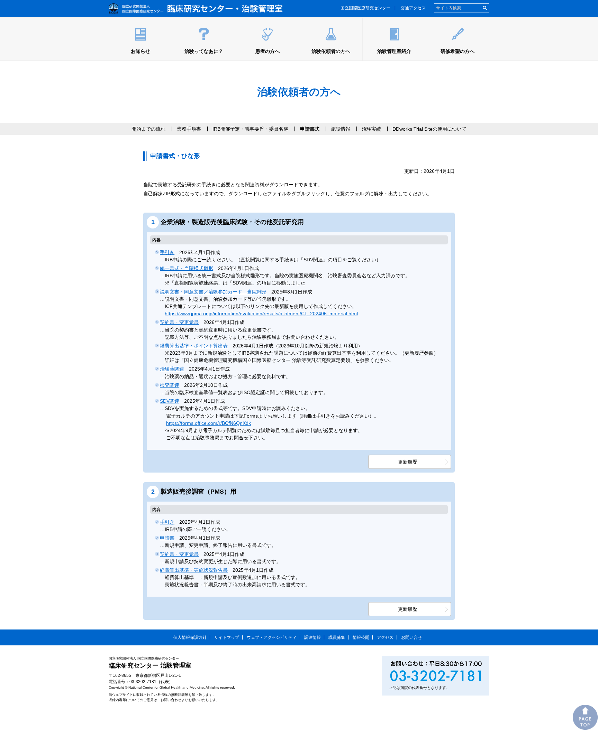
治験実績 (371, 129)
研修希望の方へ (457, 51)
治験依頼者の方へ (330, 51)
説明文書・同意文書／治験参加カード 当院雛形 (213, 292)
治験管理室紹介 (394, 51)
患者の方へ (267, 51)
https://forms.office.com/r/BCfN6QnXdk (208, 423)
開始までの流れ (148, 129)
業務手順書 (189, 129)
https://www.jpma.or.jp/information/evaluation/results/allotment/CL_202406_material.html (261, 313)
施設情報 (340, 129)
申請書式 (309, 129)
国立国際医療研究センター (365, 8)
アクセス (385, 637)
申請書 (167, 538)
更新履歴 (407, 462)
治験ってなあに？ (203, 51)
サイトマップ (226, 637)
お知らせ (140, 51)
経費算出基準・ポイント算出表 (194, 345)
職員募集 (336, 637)
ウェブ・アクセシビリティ (272, 637)
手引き (167, 252)
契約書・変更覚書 (179, 322)
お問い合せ (411, 637)
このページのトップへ (585, 717)
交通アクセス (413, 8)
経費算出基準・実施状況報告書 (194, 570)
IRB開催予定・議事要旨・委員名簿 (250, 129)
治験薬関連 (172, 369)
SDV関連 (169, 401)
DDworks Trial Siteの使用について (429, 129)
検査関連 (169, 385)
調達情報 (312, 637)
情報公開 (361, 637)
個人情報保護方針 (190, 637)
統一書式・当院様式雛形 (186, 268)
